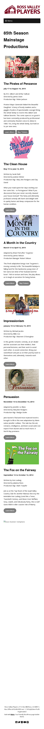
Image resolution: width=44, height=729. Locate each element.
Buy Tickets (23, 132)
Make (13, 714)
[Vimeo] (28, 722)
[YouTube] (24, 722)
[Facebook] (16, 722)
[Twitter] (19, 722)
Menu (9, 21)
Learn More (9, 132)
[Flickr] (22, 722)
